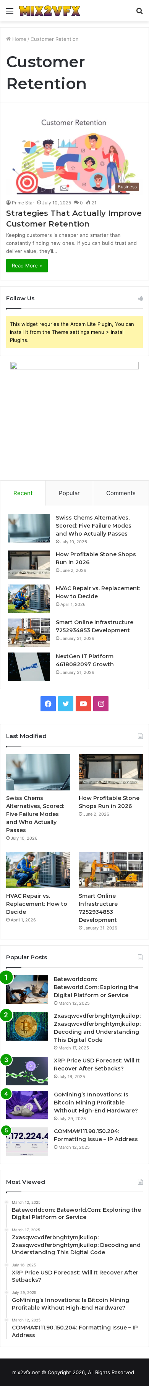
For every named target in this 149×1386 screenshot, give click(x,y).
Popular (69, 493)
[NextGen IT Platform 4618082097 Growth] (29, 667)
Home (18, 39)
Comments (121, 493)
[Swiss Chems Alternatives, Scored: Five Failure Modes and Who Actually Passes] (29, 528)
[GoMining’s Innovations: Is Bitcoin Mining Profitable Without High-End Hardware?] (27, 1105)
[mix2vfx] (49, 10)
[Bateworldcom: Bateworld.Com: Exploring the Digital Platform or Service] (27, 989)
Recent (22, 493)
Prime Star (23, 203)
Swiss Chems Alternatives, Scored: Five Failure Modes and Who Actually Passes (93, 525)
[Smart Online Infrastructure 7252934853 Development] (29, 633)
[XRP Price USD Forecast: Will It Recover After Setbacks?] (27, 1071)
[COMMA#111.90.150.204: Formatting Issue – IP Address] (27, 1141)
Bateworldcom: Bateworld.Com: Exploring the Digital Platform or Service (96, 987)
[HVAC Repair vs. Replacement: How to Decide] (29, 599)
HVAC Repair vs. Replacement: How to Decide (36, 903)
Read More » (27, 265)
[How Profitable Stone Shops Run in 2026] (29, 565)
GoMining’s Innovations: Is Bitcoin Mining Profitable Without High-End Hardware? (96, 1102)
